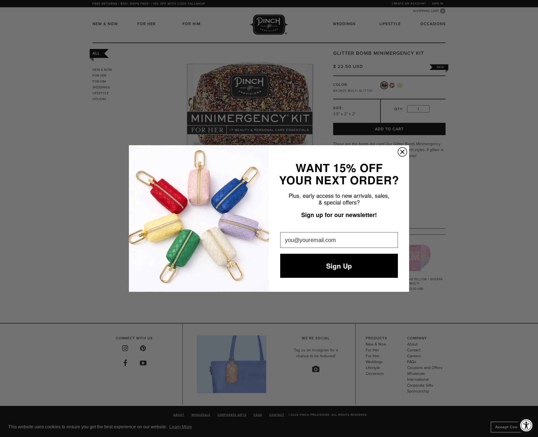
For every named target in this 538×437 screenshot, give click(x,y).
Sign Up (339, 266)
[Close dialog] (402, 151)
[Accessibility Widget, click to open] (526, 425)
